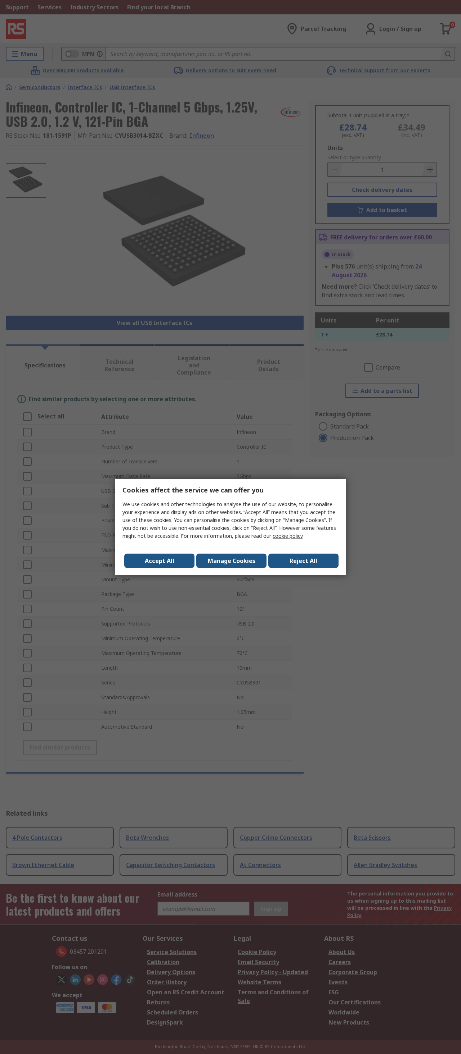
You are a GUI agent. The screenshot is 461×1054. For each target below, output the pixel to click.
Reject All (303, 561)
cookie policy (288, 535)
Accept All (159, 561)
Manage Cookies (231, 561)
